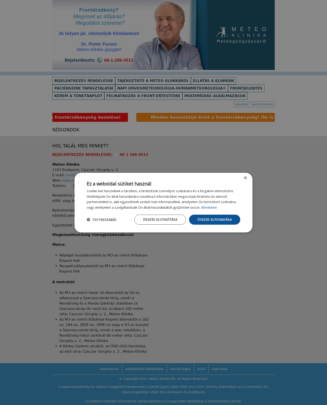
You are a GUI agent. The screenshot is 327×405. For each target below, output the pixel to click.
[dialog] (163, 202)
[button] (101, 219)
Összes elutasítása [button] (160, 219)
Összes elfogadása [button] (215, 219)
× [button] (245, 177)
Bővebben (209, 207)
